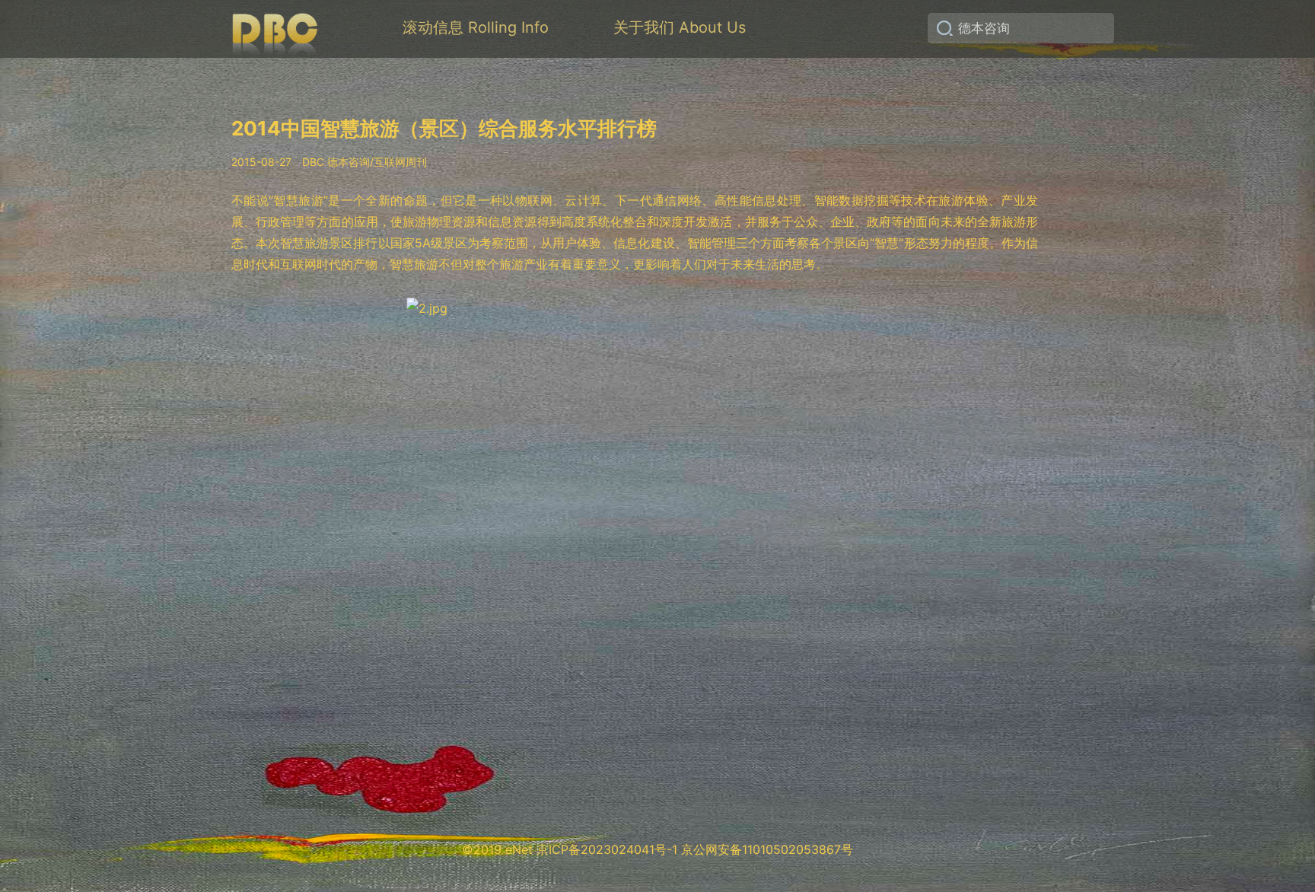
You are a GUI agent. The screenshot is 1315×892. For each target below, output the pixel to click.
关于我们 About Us (679, 27)
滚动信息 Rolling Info (476, 27)
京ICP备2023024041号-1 (607, 849)
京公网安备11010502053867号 (767, 849)
